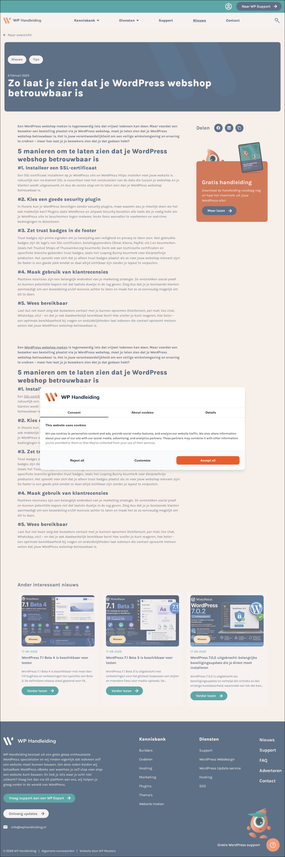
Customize (142, 460)
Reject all (77, 460)
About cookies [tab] (142, 412)
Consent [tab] (74, 412)
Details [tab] (211, 412)
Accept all (208, 460)
